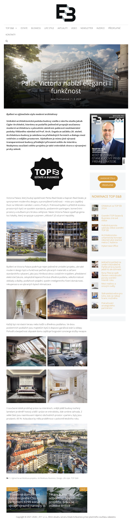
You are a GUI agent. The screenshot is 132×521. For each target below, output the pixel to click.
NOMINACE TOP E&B (107, 196)
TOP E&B (10, 28)
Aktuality (63, 28)
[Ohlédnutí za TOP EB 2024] (95, 209)
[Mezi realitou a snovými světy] (95, 287)
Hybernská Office (109, 245)
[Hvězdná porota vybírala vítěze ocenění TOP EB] (95, 228)
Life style (49, 28)
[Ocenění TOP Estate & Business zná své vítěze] (95, 219)
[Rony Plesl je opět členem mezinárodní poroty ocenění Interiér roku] (95, 276)
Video (74, 28)
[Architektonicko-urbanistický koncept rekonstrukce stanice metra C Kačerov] (95, 238)
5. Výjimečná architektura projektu (23, 478)
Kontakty (10, 34)
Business (36, 28)
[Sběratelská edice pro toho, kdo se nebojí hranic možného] (95, 297)
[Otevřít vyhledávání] (7, 41)
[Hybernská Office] (95, 249)
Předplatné (114, 28)
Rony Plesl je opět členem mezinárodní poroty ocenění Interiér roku (111, 276)
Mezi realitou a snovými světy (108, 285)
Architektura (42, 478)
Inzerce (101, 28)
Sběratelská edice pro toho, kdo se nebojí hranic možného (111, 296)
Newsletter (87, 28)
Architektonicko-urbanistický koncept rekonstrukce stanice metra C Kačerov (111, 239)
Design (59, 478)
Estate (24, 28)
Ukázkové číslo (107, 178)
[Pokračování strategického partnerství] (95, 306)
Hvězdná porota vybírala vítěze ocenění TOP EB (112, 228)
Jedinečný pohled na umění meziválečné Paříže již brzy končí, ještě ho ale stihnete (111, 266)
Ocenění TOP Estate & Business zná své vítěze (112, 218)
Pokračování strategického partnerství (108, 305)
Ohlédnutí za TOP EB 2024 (111, 207)
